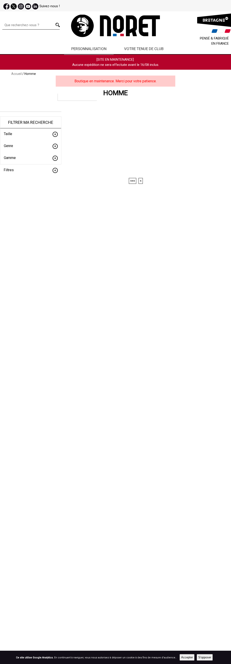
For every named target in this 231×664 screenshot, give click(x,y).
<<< (132, 180)
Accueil (16, 74)
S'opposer (204, 657)
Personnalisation (88, 48)
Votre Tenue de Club (144, 48)
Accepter (187, 657)
